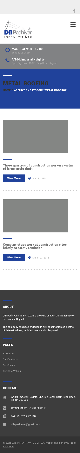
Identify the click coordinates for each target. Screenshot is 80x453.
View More (14, 178)
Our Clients (9, 365)
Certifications (10, 359)
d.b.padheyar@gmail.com (25, 424)
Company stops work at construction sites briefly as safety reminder (35, 246)
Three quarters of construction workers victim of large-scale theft (38, 167)
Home (7, 90)
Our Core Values (12, 371)
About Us (8, 353)
